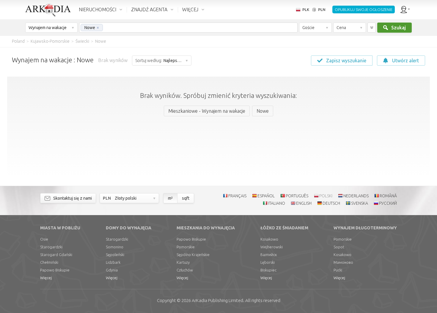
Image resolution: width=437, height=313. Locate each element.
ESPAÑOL (266, 195)
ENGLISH (304, 203)
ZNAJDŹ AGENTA (149, 9)
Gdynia (112, 270)
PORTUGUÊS (297, 195)
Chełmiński (49, 262)
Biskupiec (268, 270)
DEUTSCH (331, 203)
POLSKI (325, 195)
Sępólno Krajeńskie (193, 254)
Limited (217, 300)
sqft (185, 198)
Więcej (46, 278)
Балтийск (268, 254)
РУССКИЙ (388, 203)
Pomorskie (186, 247)
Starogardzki (51, 247)
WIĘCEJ (190, 9)
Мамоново (343, 262)
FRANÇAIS (237, 195)
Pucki (338, 270)
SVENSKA (359, 203)
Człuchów (185, 270)
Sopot (339, 247)
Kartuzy (183, 262)
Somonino (114, 247)
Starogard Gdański (56, 254)
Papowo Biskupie (55, 270)
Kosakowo (269, 239)
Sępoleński (115, 254)
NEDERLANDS (356, 195)
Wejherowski (271, 247)
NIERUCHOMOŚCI (97, 9)
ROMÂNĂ (388, 195)
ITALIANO (276, 203)
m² (170, 198)
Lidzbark (113, 262)
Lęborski (267, 262)
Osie (44, 239)
